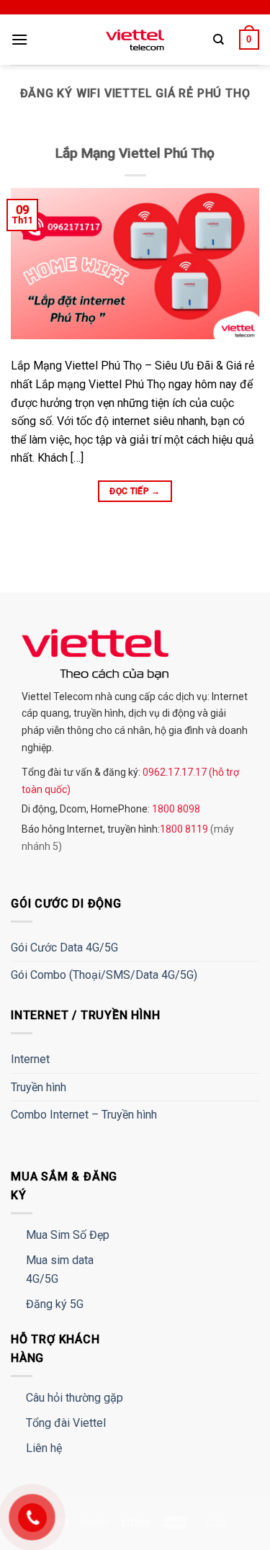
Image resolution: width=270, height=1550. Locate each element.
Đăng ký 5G (55, 1304)
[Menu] (19, 39)
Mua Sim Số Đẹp (67, 1235)
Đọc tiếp (135, 491)
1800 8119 (185, 829)
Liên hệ (44, 1448)
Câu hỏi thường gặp (74, 1398)
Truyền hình (38, 1087)
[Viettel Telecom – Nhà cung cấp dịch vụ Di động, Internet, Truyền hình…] (135, 40)
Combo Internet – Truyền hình (84, 1114)
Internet (30, 1059)
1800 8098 (175, 809)
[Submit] (231, 83)
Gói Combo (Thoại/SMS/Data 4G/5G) (104, 975)
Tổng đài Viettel (66, 1423)
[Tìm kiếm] (218, 39)
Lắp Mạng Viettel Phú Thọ (135, 153)
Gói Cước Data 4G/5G (64, 947)
